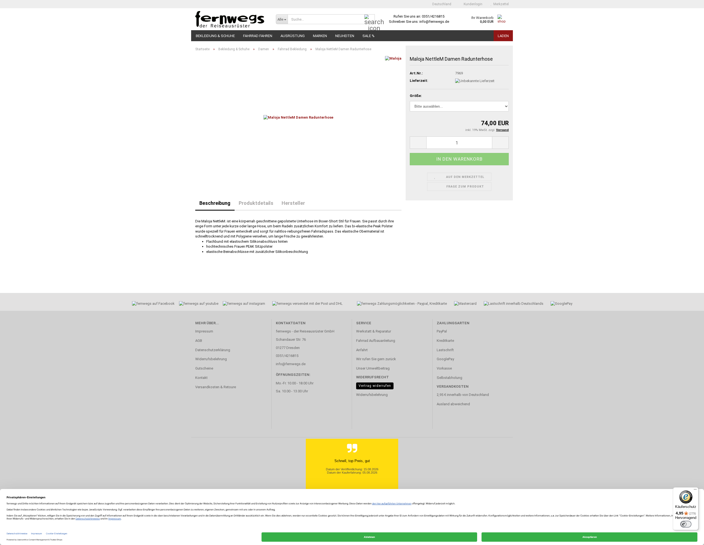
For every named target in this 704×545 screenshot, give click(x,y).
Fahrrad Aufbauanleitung (375, 341)
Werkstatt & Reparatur (373, 331)
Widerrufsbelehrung (211, 359)
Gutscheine (204, 368)
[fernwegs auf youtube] (196, 304)
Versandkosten (453, 386)
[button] (440, 4)
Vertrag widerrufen (375, 386)
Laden (503, 36)
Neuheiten (344, 36)
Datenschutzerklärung (212, 350)
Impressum (204, 331)
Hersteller (293, 203)
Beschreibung (214, 203)
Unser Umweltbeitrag (373, 368)
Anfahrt (362, 350)
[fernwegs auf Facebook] (151, 304)
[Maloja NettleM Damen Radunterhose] (298, 117)
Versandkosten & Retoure (215, 387)
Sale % (368, 36)
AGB (198, 341)
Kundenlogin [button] (472, 4)
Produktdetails (256, 203)
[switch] (685, 524)
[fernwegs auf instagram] (244, 304)
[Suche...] (369, 19)
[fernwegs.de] (231, 19)
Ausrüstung (292, 36)
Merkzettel (500, 4)
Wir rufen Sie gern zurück (376, 359)
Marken (320, 36)
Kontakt (201, 378)
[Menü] (695, 490)
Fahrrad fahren (257, 36)
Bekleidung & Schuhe (215, 36)
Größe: (416, 96)
